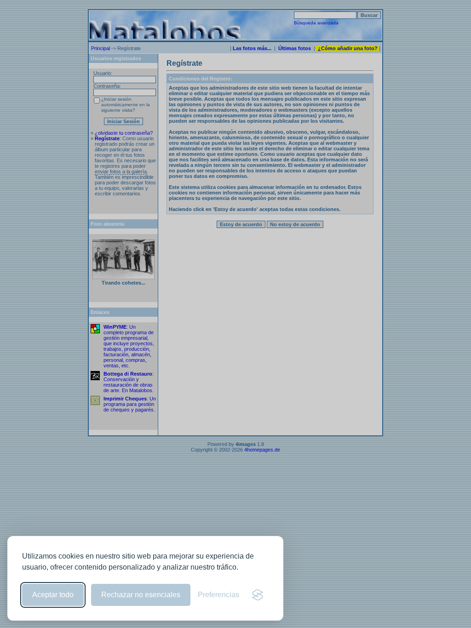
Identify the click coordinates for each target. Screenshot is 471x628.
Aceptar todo (53, 595)
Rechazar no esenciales (140, 595)
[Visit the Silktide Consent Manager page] (258, 595)
